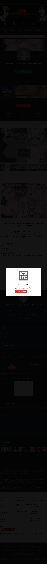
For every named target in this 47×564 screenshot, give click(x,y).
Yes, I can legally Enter (21, 291)
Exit (30, 291)
